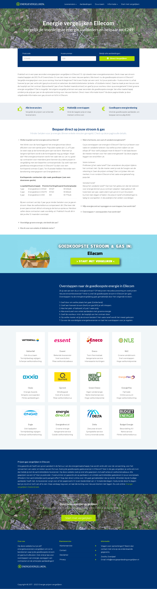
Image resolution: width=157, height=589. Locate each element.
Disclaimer (64, 555)
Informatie (112, 4)
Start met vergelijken (130, 4)
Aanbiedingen (86, 4)
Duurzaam (99, 4)
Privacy (63, 560)
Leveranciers (70, 4)
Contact (63, 550)
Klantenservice (66, 546)
